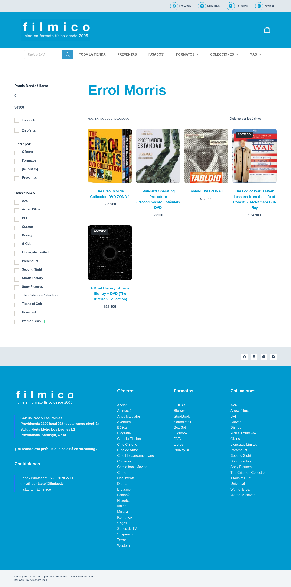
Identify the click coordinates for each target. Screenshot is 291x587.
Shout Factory (32, 278)
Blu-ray (179, 410)
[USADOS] (156, 54)
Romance (124, 517)
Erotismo (124, 489)
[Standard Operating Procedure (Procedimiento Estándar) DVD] (158, 156)
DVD (177, 439)
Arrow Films (31, 209)
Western (123, 545)
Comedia (124, 461)
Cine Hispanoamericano (135, 455)
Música (122, 512)
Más (253, 54)
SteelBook (182, 416)
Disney (27, 235)
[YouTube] (273, 357)
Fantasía (123, 495)
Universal (29, 312)
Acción (122, 405)
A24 (25, 201)
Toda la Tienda (92, 54)
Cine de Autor (127, 450)
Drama (122, 483)
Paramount (30, 261)
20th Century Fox (243, 433)
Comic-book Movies (132, 467)
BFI (24, 218)
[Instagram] (264, 357)
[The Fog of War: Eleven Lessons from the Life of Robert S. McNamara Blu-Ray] (254, 156)
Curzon (27, 226)
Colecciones (222, 54)
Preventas (127, 54)
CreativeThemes (68, 576)
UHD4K (180, 405)
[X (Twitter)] (254, 357)
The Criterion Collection (40, 295)
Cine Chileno (127, 444)
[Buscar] (67, 54)
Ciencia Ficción (129, 439)
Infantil (122, 506)
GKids (26, 243)
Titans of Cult (32, 303)
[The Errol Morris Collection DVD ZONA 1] (110, 156)
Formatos (185, 54)
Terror (121, 540)
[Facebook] (244, 357)
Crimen (122, 472)
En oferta (28, 130)
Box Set (180, 427)
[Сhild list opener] (36, 152)
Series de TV (127, 528)
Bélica (122, 427)
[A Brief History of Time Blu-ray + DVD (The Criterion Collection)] (110, 252)
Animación (125, 410)
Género (27, 151)
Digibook (180, 433)
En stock (28, 120)
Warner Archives (242, 495)
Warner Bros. (32, 321)
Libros (178, 444)
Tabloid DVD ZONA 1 (206, 191)
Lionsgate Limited (35, 252)
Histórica (124, 501)
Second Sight (32, 269)
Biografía (124, 433)
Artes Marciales (129, 416)
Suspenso (125, 534)
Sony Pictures (32, 286)
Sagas (122, 523)
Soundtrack (182, 422)
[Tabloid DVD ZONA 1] (206, 156)
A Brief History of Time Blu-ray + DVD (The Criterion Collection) (109, 293)
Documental (126, 478)
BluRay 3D (182, 450)
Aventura (124, 422)
